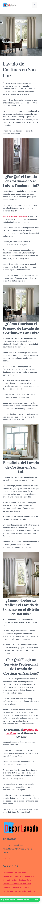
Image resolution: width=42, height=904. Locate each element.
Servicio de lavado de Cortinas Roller (18, 876)
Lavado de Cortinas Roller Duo (16, 887)
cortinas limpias (20, 216)
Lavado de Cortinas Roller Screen (17, 884)
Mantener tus (8, 216)
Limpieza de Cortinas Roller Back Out (19, 891)
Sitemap (6, 858)
